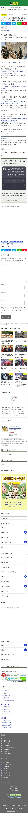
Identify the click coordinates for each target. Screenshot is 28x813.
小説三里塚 (5, 698)
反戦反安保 (21, 7)
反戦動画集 (6, 581)
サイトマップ (7, 547)
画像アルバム (6, 707)
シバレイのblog (11, 62)
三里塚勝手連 (7, 542)
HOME (3, 7)
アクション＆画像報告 (9, 572)
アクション (6, 762)
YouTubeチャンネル (8, 655)
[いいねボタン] (2, 27)
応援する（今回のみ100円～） (14, 502)
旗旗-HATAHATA (11, 811)
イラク (10, 243)
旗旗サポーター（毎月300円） (14, 504)
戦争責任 (5, 243)
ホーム (5, 528)
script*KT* (25, 792)
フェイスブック (7, 645)
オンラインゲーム (8, 576)
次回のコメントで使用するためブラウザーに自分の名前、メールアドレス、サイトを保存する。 (13, 310)
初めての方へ (7, 532)
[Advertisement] (14, 221)
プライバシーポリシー (8, 747)
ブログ (4, 693)
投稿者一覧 (6, 749)
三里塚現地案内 (6, 725)
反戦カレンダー (7, 562)
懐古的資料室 (7, 586)
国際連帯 (12, 241)
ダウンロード (7, 591)
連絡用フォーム (7, 751)
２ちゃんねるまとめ (8, 700)
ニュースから (20, 241)
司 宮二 (9, 31)
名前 (3, 285)
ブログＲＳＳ (6, 659)
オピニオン (8, 7)
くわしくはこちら (14, 506)
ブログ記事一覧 (7, 557)
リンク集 (5, 596)
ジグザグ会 (6, 537)
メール (3, 292)
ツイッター (6, 650)
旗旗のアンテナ (7, 567)
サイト (3, 300)
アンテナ (5, 768)
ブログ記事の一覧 (8, 753)
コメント (4, 265)
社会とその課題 (14, 7)
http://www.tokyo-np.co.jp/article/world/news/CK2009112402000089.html (13, 136)
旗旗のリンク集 (6, 727)
